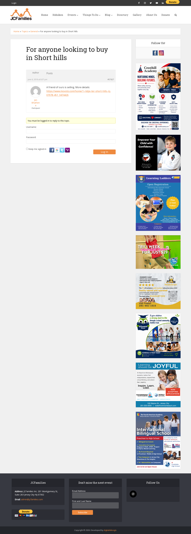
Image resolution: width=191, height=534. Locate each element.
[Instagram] (133, 494)
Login (14, 3)
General (34, 31)
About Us (151, 14)
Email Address (79, 491)
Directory (122, 14)
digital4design (110, 530)
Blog (107, 14)
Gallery (137, 14)
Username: (31, 127)
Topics (25, 31)
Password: (31, 137)
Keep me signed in (37, 149)
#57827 (111, 79)
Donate (165, 14)
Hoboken (58, 14)
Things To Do (90, 14)
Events (72, 14)
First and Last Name (81, 501)
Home (44, 14)
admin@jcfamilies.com (32, 499)
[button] (52, 150)
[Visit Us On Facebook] (155, 52)
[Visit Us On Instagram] (161, 52)
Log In (104, 152)
